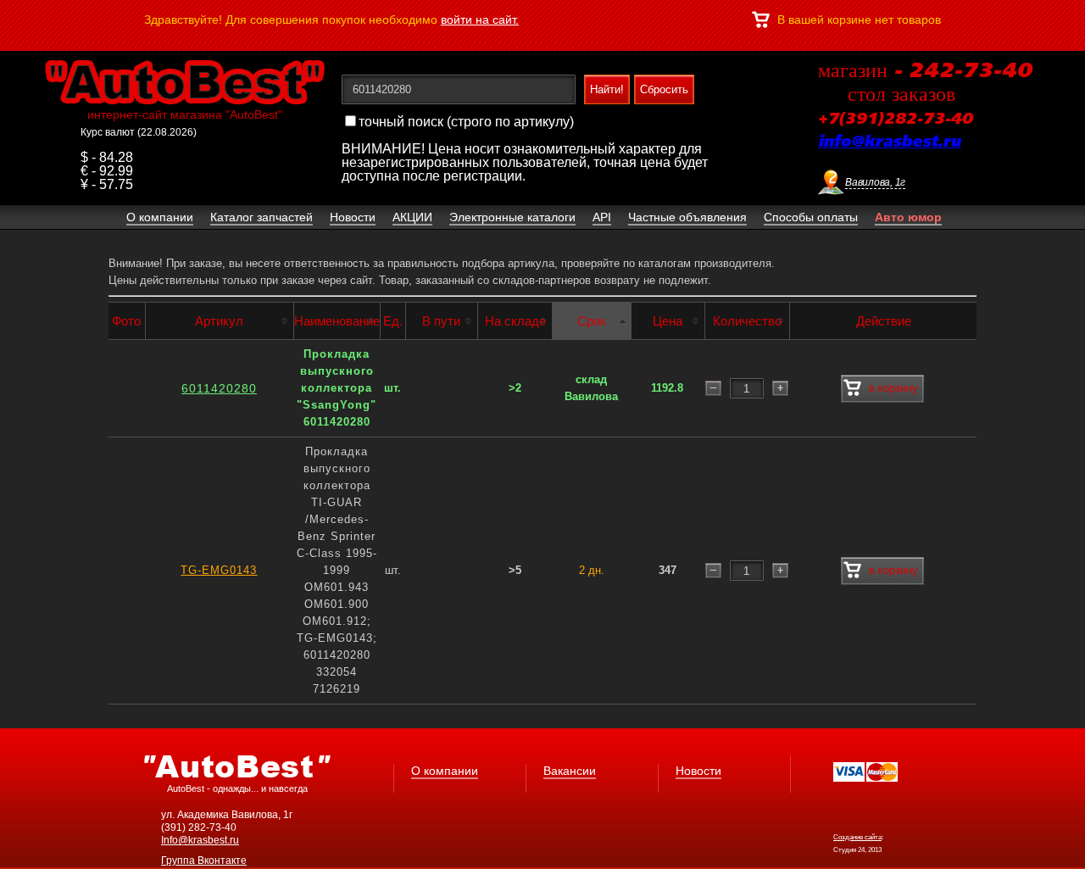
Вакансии (569, 770)
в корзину (893, 388)
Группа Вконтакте (204, 860)
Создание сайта (857, 837)
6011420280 (219, 388)
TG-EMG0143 (219, 570)
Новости (698, 770)
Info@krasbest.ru (200, 840)
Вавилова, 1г (875, 182)
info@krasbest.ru (889, 142)
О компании (444, 770)
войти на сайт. (480, 19)
